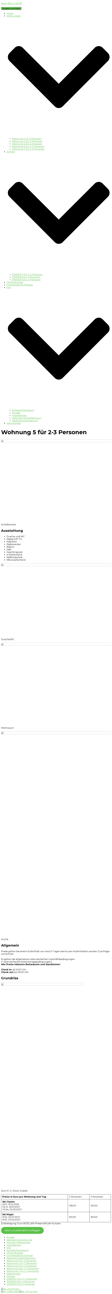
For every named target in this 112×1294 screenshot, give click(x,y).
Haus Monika (14, 423)
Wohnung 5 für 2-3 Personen (28, 146)
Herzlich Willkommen (18, 1242)
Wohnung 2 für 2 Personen (27, 141)
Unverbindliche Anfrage (20, 285)
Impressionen (19, 415)
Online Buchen (15, 282)
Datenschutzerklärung (25, 420)
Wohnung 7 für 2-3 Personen (28, 149)
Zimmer (11, 1276)
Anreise (16, 413)
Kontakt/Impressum (23, 410)
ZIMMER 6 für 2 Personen (26, 277)
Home (10, 13)
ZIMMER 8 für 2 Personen (26, 279)
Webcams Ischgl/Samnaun (26, 418)
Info (9, 1247)
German (14, 1289)
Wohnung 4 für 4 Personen (27, 144)
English (15, 1291)
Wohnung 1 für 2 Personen (27, 138)
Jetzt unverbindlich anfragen (22, 1230)
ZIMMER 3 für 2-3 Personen (27, 274)
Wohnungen (14, 1273)
